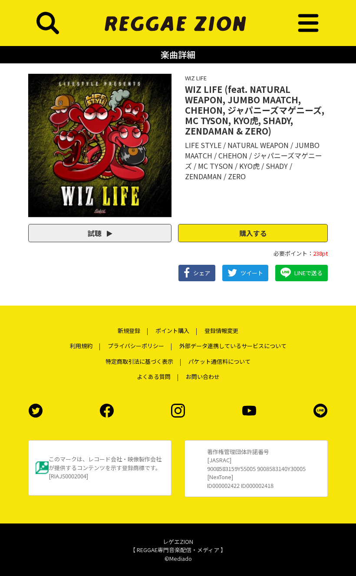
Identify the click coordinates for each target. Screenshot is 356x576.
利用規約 (81, 346)
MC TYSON (215, 166)
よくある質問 (154, 376)
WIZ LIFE (196, 78)
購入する (253, 233)
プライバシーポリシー (136, 346)
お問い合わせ (203, 376)
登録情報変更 (221, 330)
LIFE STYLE (203, 145)
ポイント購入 (172, 330)
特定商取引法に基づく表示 (139, 361)
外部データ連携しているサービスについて (233, 346)
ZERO (237, 176)
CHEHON (232, 155)
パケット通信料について (219, 361)
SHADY (277, 166)
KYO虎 (249, 166)
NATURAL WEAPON (258, 145)
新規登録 (129, 330)
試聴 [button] (95, 233)
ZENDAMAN (203, 176)
